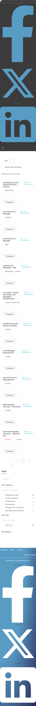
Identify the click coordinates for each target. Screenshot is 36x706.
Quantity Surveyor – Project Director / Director (11, 185)
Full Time (19, 525)
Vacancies (3, 550)
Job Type (5, 515)
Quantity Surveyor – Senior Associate (11, 325)
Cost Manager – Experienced (9, 352)
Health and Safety (19, 498)
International (19, 504)
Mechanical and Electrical (19, 511)
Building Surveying (19, 495)
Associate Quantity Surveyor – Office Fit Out (11, 434)
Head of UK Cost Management (10, 379)
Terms (12, 550)
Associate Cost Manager (9, 213)
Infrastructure (19, 501)
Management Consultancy (19, 507)
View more (9, 202)
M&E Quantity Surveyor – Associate (12, 406)
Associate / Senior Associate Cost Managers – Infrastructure (11, 296)
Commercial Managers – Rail (9, 267)
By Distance (6, 532)
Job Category (7, 485)
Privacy (20, 550)
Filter (6, 161)
